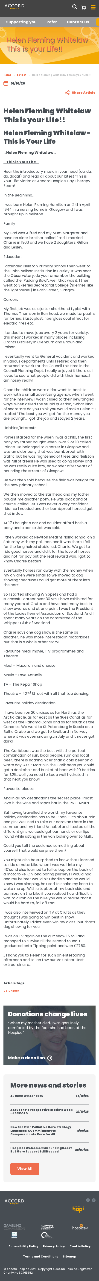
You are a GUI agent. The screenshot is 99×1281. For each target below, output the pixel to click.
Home (7, 75)
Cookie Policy (80, 1246)
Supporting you (21, 22)
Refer (52, 22)
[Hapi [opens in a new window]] (79, 1211)
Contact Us (78, 22)
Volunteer (11, 991)
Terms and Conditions (40, 1256)
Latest (21, 75)
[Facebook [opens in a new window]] (88, 1200)
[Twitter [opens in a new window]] (94, 1200)
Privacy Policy (54, 1246)
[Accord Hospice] (24, 9)
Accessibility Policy (23, 1246)
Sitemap (69, 1256)
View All (24, 1168)
